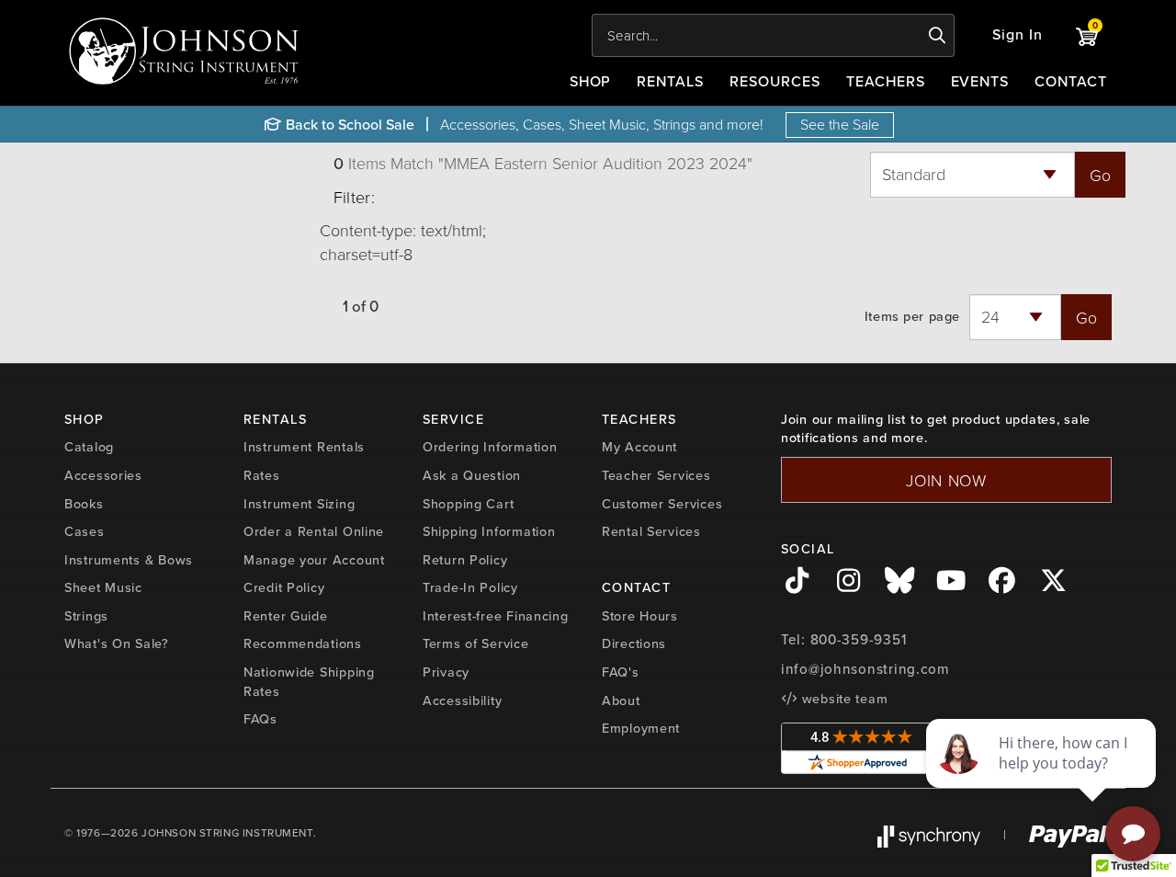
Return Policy (465, 560)
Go (1100, 175)
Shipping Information (489, 531)
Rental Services (651, 531)
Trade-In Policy (470, 587)
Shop (591, 81)
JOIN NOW (946, 480)
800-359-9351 (858, 640)
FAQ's (620, 672)
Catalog (89, 447)
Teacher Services (656, 475)
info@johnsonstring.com (865, 669)
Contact (1071, 81)
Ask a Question (472, 475)
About (621, 700)
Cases (84, 531)
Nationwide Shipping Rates (309, 681)
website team (842, 699)
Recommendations (302, 643)
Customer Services (662, 504)
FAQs (260, 719)
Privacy (446, 672)
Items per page (912, 317)
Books (84, 504)
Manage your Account (314, 560)
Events (980, 81)
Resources (774, 81)
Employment (641, 728)
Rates (261, 475)
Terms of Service (476, 643)
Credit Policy (283, 587)
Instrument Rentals (304, 447)
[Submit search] (937, 36)
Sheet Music (103, 587)
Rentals (670, 81)
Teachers (885, 81)
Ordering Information (490, 447)
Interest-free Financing (496, 616)
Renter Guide (285, 616)
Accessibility (462, 700)
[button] (1017, 35)
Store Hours (640, 616)
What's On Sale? (116, 643)
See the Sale (839, 124)
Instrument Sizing (299, 504)
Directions (634, 643)
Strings (86, 616)
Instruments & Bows (128, 560)
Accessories (103, 475)
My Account (639, 447)
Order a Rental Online (313, 531)
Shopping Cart (468, 504)
